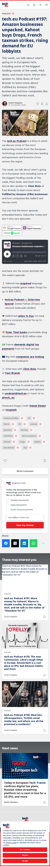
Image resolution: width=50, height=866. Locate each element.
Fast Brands (12, 373)
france (6, 424)
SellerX (37, 441)
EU (20, 424)
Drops (22, 441)
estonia (33, 424)
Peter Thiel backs (16, 332)
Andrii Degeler (10, 616)
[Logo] (6, 4)
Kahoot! (7, 441)
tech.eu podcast (29, 436)
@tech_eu (8, 397)
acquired (25, 283)
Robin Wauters (11, 802)
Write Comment (25, 471)
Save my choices (25, 525)
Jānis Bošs (29, 368)
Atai (25, 447)
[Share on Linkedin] (25, 543)
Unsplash (11, 409)
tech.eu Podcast (17, 141)
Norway (24, 430)
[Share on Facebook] (6, 543)
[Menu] (46, 5)
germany (8, 430)
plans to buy (26, 315)
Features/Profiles (11, 418)
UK (29, 418)
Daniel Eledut (37, 405)
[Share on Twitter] (15, 543)
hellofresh (8, 436)
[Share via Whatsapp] (34, 543)
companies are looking (30, 356)
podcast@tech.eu (16, 393)
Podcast (6, 13)
